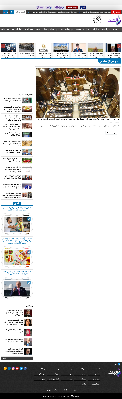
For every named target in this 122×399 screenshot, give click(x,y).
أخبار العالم (29, 29)
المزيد (4, 358)
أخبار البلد (95, 29)
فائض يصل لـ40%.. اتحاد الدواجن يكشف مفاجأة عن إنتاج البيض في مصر (81, 12)
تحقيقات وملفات (95, 384)
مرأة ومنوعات (48, 29)
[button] (119, 46)
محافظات (83, 379)
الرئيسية (116, 29)
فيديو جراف (96, 379)
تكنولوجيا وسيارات (54, 379)
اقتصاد (71, 379)
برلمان (43, 379)
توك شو (59, 29)
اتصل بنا (64, 390)
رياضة (78, 29)
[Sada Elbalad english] (40, 7)
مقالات (84, 384)
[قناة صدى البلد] (83, 7)
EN (6, 12)
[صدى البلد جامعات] (59, 7)
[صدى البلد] (114, 20)
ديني (38, 29)
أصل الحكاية (17, 29)
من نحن (73, 390)
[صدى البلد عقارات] (48, 7)
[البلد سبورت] (72, 7)
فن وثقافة (69, 29)
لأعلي (116, 364)
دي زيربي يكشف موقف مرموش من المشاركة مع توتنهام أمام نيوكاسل (30, 12)
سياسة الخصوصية (52, 390)
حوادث (86, 29)
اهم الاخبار (106, 29)
